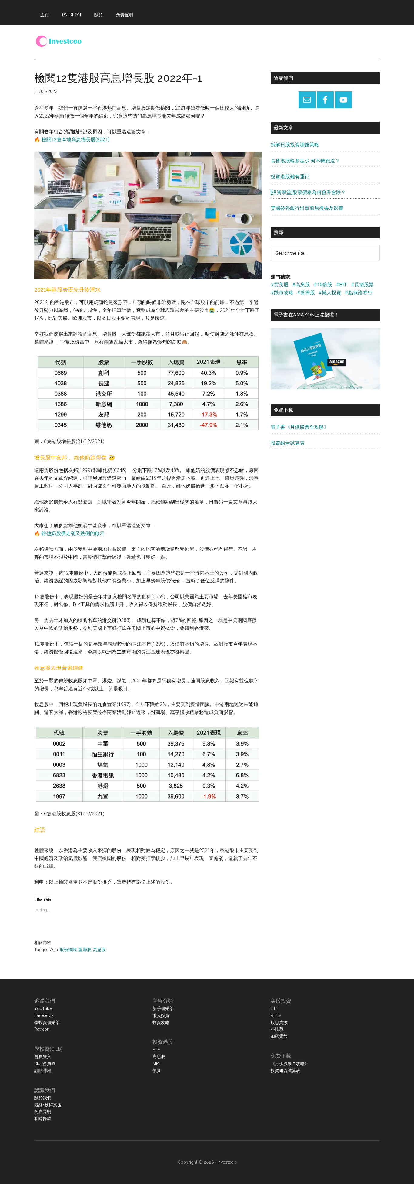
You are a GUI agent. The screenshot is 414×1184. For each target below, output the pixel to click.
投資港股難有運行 (290, 176)
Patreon (41, 1029)
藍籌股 (84, 949)
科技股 (277, 1029)
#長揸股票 (362, 285)
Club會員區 (44, 1063)
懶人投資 (160, 1015)
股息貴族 (279, 1022)
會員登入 (42, 1056)
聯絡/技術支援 (48, 1104)
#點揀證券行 (358, 292)
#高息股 (301, 285)
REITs (276, 1015)
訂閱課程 (42, 1070)
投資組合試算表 (288, 443)
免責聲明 (42, 1111)
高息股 (99, 949)
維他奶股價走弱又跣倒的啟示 (73, 533)
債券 (156, 1070)
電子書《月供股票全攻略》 (300, 427)
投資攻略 (160, 1022)
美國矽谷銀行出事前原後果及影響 (307, 208)
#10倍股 (323, 285)
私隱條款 (42, 1118)
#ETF (341, 285)
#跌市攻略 (282, 292)
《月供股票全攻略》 (290, 1063)
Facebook (44, 1015)
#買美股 (280, 285)
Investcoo (226, 1162)
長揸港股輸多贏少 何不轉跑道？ (305, 161)
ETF (156, 1049)
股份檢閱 (68, 949)
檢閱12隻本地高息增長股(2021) (75, 139)
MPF (156, 1063)
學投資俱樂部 (47, 1022)
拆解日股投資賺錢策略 (295, 145)
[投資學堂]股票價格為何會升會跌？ (308, 192)
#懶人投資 (330, 292)
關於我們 (42, 1097)
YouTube (43, 1008)
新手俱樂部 (163, 1008)
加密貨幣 (279, 1036)
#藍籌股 (306, 292)
